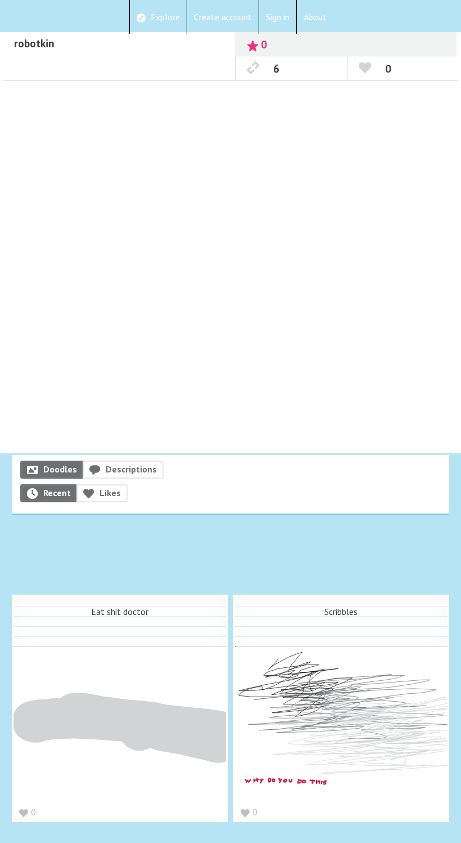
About (315, 17)
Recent (57, 492)
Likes (110, 492)
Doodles (60, 469)
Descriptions (131, 469)
